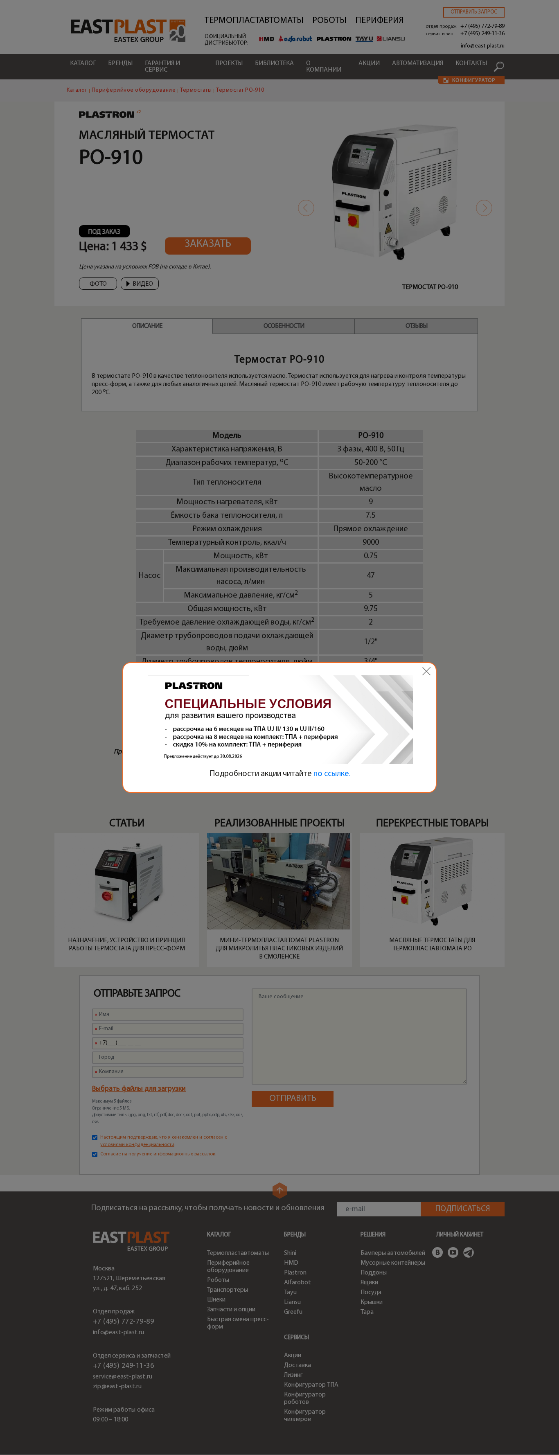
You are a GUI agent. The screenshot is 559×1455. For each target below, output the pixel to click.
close (426, 671)
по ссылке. (332, 774)
